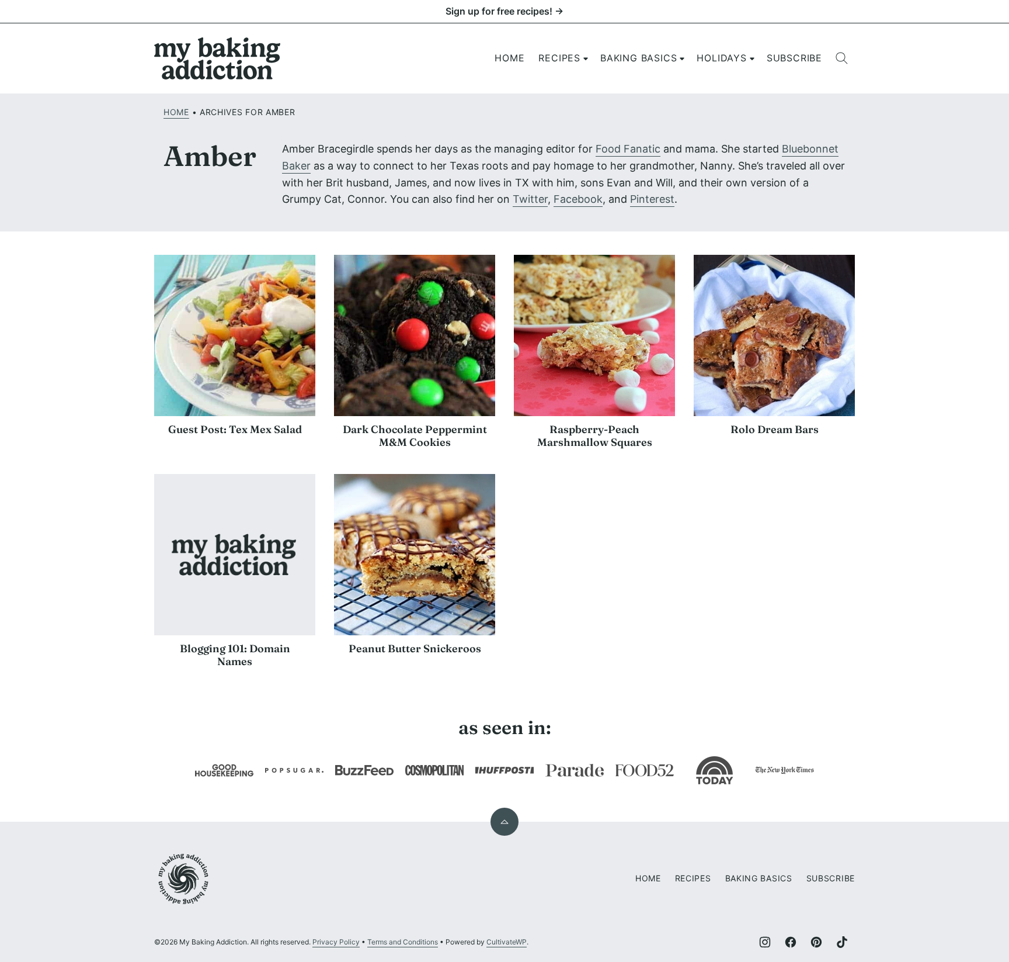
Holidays (721, 58)
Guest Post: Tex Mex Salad (235, 429)
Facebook (578, 199)
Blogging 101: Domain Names (235, 655)
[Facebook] (790, 942)
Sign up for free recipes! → (504, 11)
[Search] (842, 58)
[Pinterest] (816, 942)
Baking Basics (638, 58)
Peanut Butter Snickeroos (415, 648)
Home (509, 58)
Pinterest (652, 199)
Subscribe (794, 58)
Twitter (530, 199)
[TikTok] (842, 942)
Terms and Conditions (402, 941)
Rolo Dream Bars (774, 429)
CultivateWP (506, 941)
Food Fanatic (628, 149)
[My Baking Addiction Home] (217, 58)
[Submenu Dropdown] (585, 58)
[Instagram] (765, 942)
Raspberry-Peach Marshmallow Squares (594, 436)
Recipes (559, 58)
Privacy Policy (336, 941)
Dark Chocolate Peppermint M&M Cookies (415, 436)
